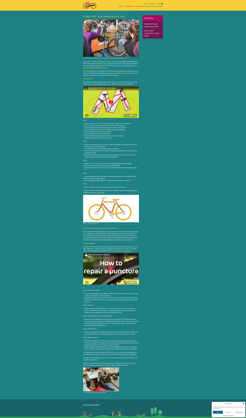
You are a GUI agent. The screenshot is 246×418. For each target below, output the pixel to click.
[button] (243, 403)
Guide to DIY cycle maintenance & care (151, 25)
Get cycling (150, 6)
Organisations (152, 4)
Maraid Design (95, 405)
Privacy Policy (231, 415)
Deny (228, 412)
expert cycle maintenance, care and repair (120, 73)
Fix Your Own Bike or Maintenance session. (95, 68)
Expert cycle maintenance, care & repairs (151, 33)
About (145, 4)
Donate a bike (140, 6)
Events (121, 6)
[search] (162, 4)
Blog (159, 4)
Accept (217, 412)
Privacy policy (87, 405)
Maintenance (129, 6)
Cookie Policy (225, 415)
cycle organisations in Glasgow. (122, 251)
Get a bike (159, 6)
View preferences (239, 412)
